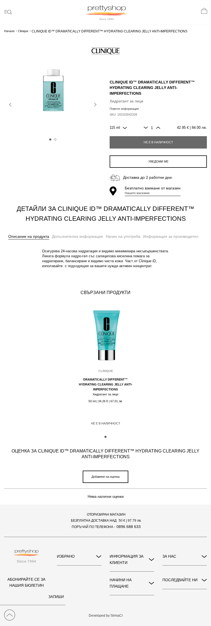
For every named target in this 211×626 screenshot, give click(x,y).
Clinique (23, 31)
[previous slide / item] (11, 103)
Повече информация (124, 108)
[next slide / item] (94, 103)
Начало (9, 31)
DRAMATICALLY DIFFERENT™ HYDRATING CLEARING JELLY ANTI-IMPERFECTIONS (105, 384)
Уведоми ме (158, 161)
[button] (50, 139)
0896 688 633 (128, 526)
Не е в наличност (158, 142)
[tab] (28, 237)
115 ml (115, 128)
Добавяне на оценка (105, 476)
